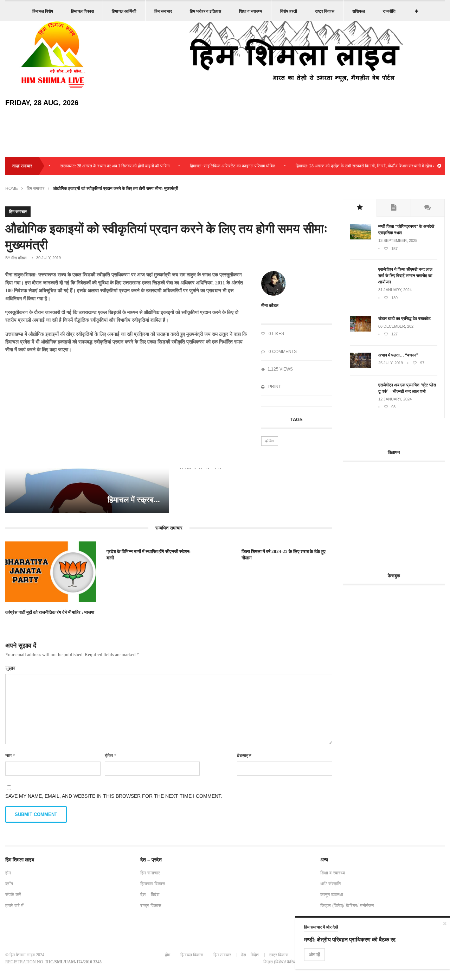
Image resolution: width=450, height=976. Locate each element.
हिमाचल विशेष (42, 11)
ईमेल (110, 755)
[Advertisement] (396, 513)
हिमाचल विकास (82, 11)
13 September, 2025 (397, 240)
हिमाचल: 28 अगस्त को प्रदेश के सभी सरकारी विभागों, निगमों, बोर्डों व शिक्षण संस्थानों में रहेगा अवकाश (358, 165)
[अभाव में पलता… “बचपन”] (360, 366)
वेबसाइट (244, 755)
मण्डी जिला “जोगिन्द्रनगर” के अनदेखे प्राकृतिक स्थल (406, 229)
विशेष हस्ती (288, 11)
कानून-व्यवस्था (331, 894)
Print (274, 386)
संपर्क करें (13, 894)
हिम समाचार (163, 11)
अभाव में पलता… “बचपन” (398, 355)
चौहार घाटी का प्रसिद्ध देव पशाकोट (404, 318)
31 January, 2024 (395, 290)
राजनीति (389, 11)
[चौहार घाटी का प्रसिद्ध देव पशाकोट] (360, 330)
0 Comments (282, 351)
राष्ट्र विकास (324, 11)
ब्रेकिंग (269, 441)
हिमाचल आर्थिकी (124, 11)
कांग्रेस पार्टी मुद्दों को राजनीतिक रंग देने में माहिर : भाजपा (49, 612)
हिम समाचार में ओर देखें (321, 927)
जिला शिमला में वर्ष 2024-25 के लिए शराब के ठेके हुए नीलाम (284, 554)
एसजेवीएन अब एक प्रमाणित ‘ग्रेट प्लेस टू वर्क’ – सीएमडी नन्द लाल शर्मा (407, 388)
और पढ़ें (314, 954)
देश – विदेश (149, 894)
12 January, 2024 (395, 399)
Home (11, 188)
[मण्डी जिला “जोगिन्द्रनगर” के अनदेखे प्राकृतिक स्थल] (360, 238)
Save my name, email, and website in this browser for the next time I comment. (113, 796)
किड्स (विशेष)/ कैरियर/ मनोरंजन (347, 905)
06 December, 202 (395, 326)
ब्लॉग (9, 883)
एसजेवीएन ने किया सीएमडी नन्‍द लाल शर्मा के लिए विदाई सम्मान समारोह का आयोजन (405, 275)
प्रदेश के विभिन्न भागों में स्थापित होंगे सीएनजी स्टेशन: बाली (149, 554)
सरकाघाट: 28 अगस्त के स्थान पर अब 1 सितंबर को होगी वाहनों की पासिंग (103, 165)
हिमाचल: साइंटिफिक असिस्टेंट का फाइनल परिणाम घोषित (220, 165)
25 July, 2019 (390, 363)
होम (8, 872)
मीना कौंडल (18, 258)
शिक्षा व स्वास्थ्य (250, 11)
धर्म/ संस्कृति (330, 883)
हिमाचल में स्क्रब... (134, 499)
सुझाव (10, 668)
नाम (10, 755)
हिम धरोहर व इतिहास (205, 11)
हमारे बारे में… (16, 905)
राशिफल (358, 11)
